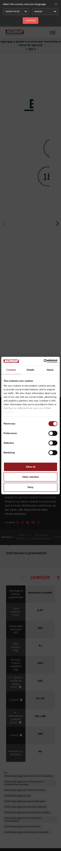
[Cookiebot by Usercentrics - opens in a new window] (43, 361)
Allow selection (30, 477)
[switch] (52, 433)
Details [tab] (30, 369)
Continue (30, 20)
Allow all (30, 466)
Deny (30, 487)
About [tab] (50, 369)
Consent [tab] (11, 369)
